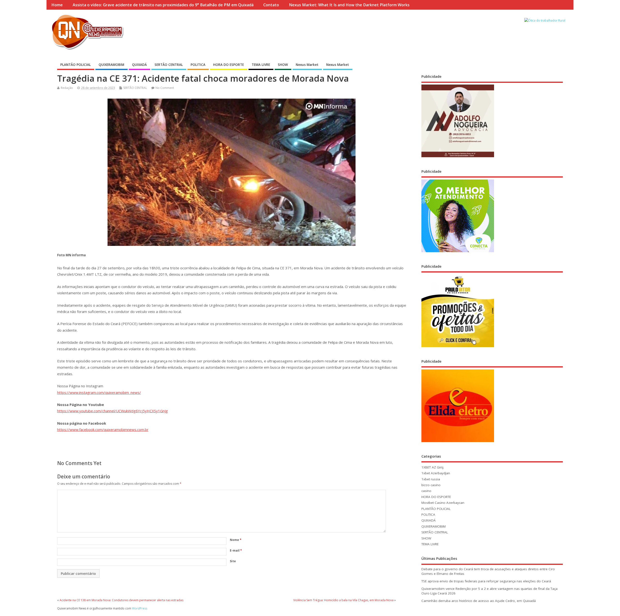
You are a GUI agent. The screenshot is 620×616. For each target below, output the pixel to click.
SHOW (283, 64)
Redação (67, 88)
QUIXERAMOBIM (111, 64)
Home (57, 5)
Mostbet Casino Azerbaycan (442, 502)
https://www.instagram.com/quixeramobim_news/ (99, 392)
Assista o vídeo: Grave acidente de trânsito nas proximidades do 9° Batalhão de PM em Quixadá (163, 5)
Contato (271, 5)
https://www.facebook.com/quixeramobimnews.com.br (102, 429)
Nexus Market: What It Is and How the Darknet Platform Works (349, 5)
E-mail (236, 550)
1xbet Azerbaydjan (435, 473)
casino (426, 491)
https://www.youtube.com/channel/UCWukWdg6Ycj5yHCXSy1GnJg (112, 410)
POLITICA (198, 64)
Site (233, 561)
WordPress (139, 608)
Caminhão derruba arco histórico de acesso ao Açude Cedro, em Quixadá (478, 601)
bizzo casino (431, 485)
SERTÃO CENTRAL (169, 64)
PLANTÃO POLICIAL (75, 64)
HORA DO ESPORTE (228, 64)
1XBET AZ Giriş (432, 467)
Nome (235, 540)
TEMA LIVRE (261, 64)
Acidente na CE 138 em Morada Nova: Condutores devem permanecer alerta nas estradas (121, 600)
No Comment (164, 88)
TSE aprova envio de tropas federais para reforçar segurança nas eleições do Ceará (486, 581)
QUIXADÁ (139, 64)
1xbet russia (430, 479)
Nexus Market (307, 64)
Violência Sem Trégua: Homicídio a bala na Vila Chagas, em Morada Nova (343, 600)
